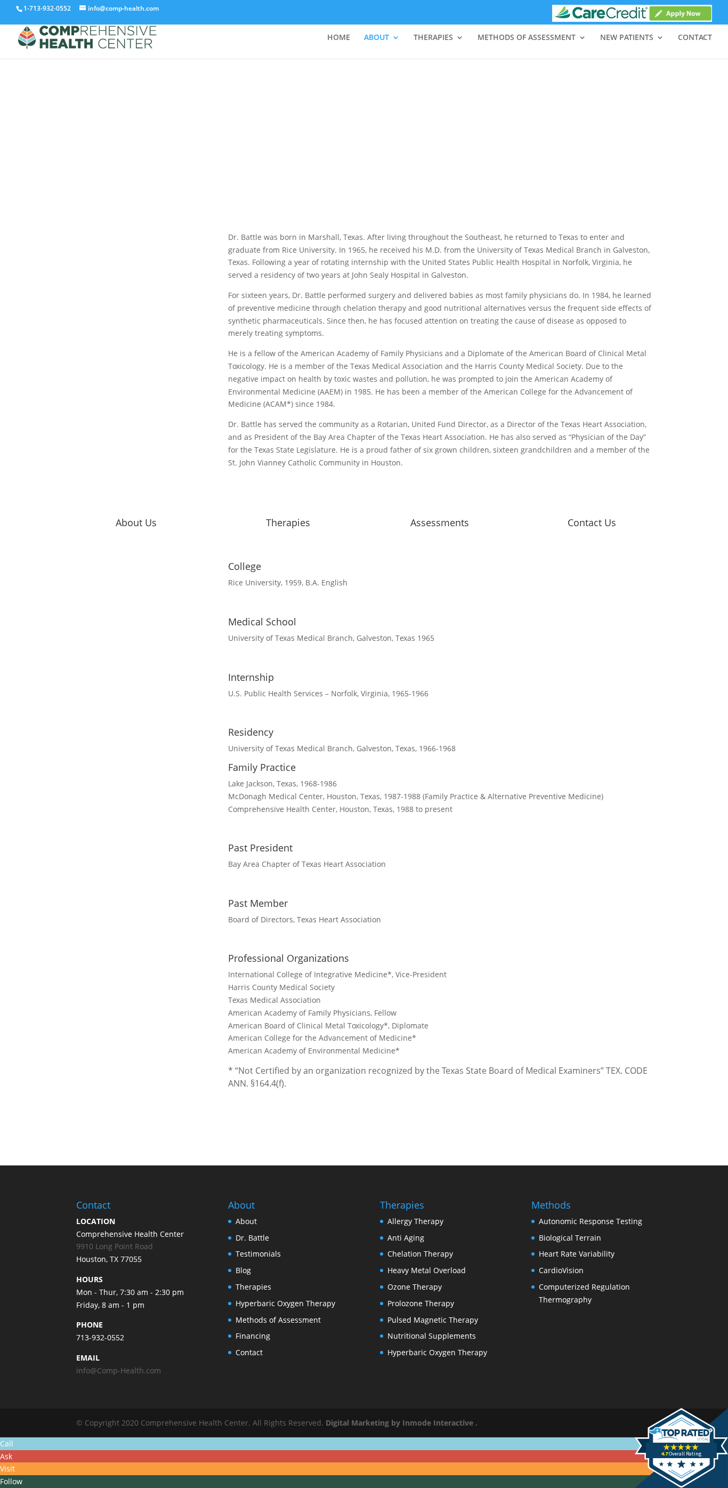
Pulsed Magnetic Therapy (432, 1320)
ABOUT (376, 38)
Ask (6, 1456)
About (246, 1221)
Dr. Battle (252, 1238)
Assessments (439, 522)
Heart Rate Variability (576, 1254)
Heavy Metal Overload (426, 1270)
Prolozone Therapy (420, 1303)
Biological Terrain (570, 1238)
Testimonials (258, 1254)
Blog (243, 1270)
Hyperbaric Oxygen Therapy (285, 1303)
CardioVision (561, 1270)
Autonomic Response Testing (590, 1221)
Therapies (288, 522)
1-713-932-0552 (47, 8)
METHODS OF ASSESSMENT (527, 38)
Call (6, 1443)
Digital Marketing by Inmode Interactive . (402, 1423)
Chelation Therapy (420, 1254)
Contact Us (592, 522)
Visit (7, 1468)
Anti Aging (405, 1238)
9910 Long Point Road (114, 1246)
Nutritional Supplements (431, 1336)
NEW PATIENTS (626, 38)
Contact (249, 1352)
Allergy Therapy (415, 1221)
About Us (136, 522)
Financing (253, 1336)
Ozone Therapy (414, 1287)
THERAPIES (433, 38)
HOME (338, 38)
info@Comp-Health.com (118, 1370)
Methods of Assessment (278, 1320)
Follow (11, 1481)
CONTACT (695, 38)
